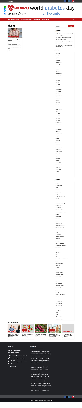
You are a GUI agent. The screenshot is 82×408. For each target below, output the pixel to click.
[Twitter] (5, 11)
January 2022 (58, 124)
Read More (10, 50)
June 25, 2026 (15, 338)
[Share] (5, 13)
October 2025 (58, 66)
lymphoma (58, 265)
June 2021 (58, 140)
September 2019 (59, 167)
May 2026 (58, 55)
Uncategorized (58, 310)
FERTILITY (58, 220)
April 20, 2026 (56, 338)
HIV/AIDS (57, 240)
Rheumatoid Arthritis (60, 285)
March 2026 (58, 60)
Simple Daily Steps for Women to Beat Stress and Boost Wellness (64, 46)
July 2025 (57, 69)
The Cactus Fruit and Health (61, 39)
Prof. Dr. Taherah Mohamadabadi (27, 336)
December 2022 (59, 107)
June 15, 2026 (25, 338)
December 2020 (59, 147)
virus (57, 312)
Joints (57, 261)
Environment (58, 216)
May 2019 (58, 176)
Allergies (57, 183)
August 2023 (58, 98)
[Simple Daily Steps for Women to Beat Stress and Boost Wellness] (68, 328)
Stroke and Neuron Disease (61, 294)
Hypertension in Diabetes (60, 249)
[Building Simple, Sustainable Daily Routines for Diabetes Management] (14, 328)
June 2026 (58, 53)
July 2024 (57, 78)
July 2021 (57, 138)
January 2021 (58, 144)
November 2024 (59, 73)
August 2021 (58, 135)
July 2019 (57, 171)
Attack (57, 187)
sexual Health (58, 287)
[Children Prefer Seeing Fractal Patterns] (15, 33)
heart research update (60, 236)
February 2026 (58, 62)
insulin (57, 256)
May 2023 (58, 104)
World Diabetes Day (59, 318)
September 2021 (59, 133)
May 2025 (58, 71)
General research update (60, 225)
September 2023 (59, 95)
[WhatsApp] (5, 7)
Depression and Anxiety (60, 203)
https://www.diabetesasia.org (13, 368)
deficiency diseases (59, 200)
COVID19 (57, 198)
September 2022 (59, 109)
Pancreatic (58, 281)
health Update (58, 234)
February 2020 (58, 160)
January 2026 (58, 64)
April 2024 (58, 84)
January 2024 (58, 91)
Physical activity (59, 283)
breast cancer (58, 189)
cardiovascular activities (60, 196)
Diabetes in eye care (59, 207)
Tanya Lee (10, 338)
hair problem (58, 232)
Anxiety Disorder (59, 185)
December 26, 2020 (17, 42)
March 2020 (58, 158)
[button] (73, 20)
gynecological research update (61, 229)
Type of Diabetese (14, 19)
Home (9, 19)
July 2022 (57, 111)
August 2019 (58, 169)
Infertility (57, 254)
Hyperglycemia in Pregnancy (61, 245)
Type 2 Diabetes (59, 305)
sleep (57, 290)
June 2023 (58, 102)
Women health (58, 316)
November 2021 (59, 129)
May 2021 (58, 142)
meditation (17, 36)
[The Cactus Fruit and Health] (41, 328)
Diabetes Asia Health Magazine (15, 12)
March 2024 (58, 86)
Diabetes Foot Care (59, 205)
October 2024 (58, 75)
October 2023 (58, 93)
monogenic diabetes (59, 272)
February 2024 (58, 89)
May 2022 (58, 115)
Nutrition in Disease (45, 19)
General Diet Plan (59, 223)
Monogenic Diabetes (60, 274)
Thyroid (57, 298)
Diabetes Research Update (26, 19)
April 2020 (58, 156)
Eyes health (58, 218)
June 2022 (58, 113)
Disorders (57, 214)
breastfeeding (58, 191)
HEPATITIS (58, 238)
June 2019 (58, 173)
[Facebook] (5, 9)
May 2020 (58, 153)
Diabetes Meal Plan (59, 209)
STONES (57, 292)
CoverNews (44, 400)
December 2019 (59, 164)
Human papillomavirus (60, 243)
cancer (57, 194)
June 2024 (58, 80)
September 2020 (59, 151)
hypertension (58, 247)
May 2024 (58, 82)
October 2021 (58, 131)
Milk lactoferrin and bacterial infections (63, 37)
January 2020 (58, 162)
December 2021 (59, 127)
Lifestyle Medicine (36, 19)
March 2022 (58, 120)
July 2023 (57, 100)
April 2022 (58, 118)
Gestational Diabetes (60, 227)
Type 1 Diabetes (59, 301)
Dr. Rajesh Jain (11, 42)
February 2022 (58, 122)
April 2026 (58, 57)
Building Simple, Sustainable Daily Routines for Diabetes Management (64, 34)
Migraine (57, 269)
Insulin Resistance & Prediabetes (62, 258)
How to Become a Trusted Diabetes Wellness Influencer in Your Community (64, 42)
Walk (57, 314)
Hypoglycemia (58, 252)
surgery (57, 296)
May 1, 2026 (38, 336)
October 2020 (58, 149)
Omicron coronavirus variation (61, 278)
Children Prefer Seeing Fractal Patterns (14, 39)
